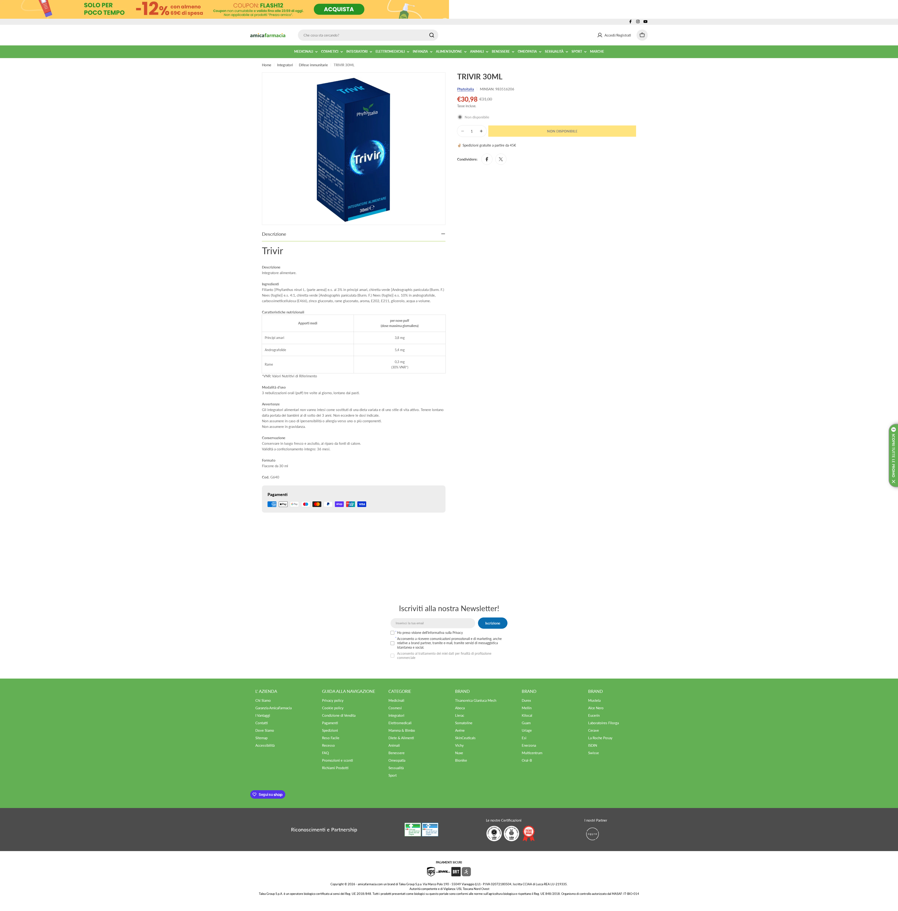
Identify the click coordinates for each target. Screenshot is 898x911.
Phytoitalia (465, 89)
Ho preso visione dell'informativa (430, 633)
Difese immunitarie (313, 65)
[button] (893, 455)
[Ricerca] (432, 35)
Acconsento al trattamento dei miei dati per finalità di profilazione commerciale (444, 655)
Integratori (285, 65)
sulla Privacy (454, 633)
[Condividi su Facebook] (486, 159)
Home (266, 65)
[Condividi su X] (501, 159)
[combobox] (368, 35)
